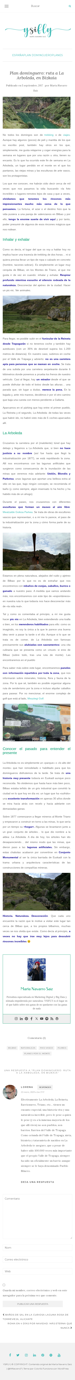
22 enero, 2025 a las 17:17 (32, 1092)
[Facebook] (31, 1019)
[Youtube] (41, 1019)
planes (62, 1048)
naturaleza (28, 1048)
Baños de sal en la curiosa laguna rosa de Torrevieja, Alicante (36, 1316)
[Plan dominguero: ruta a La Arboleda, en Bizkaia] (36, 113)
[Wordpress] (57, 1019)
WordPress (63, 1368)
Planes (57, 55)
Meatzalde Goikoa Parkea (18, 512)
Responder (45, 1087)
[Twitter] (36, 1019)
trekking (49, 134)
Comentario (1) (37, 1038)
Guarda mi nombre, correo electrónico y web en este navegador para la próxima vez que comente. (35, 1293)
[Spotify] (46, 1019)
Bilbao (12, 1048)
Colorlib (38, 1368)
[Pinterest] (26, 1019)
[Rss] (52, 1019)
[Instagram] (16, 1019)
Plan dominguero (37, 55)
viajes (66, 134)
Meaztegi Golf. (35, 698)
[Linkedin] (21, 1019)
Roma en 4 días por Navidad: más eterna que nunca (40, 1325)
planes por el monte (37, 1053)
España (17, 55)
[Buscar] (69, 6)
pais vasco (46, 1048)
